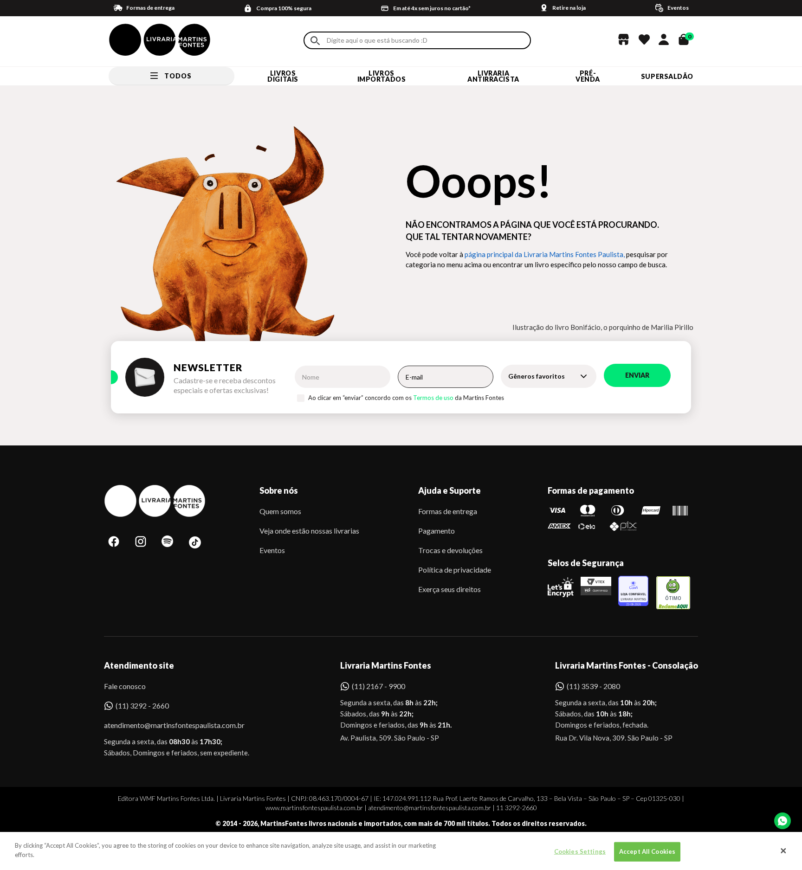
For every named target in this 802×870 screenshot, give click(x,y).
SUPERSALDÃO (667, 76)
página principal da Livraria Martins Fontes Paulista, (545, 254)
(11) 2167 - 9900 (378, 686)
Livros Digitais (282, 76)
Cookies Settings (580, 851)
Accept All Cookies (647, 851)
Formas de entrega (447, 511)
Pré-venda (588, 76)
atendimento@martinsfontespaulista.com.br (166, 725)
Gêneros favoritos (536, 376)
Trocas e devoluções (450, 550)
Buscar (315, 40)
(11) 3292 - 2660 (142, 705)
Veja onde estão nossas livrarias (309, 530)
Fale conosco (125, 686)
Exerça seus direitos (449, 589)
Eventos (272, 550)
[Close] (783, 851)
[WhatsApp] (782, 820)
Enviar (637, 375)
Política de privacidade (454, 569)
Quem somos (280, 511)
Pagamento (436, 530)
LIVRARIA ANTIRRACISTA (493, 76)
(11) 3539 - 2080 (593, 686)
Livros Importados (381, 76)
